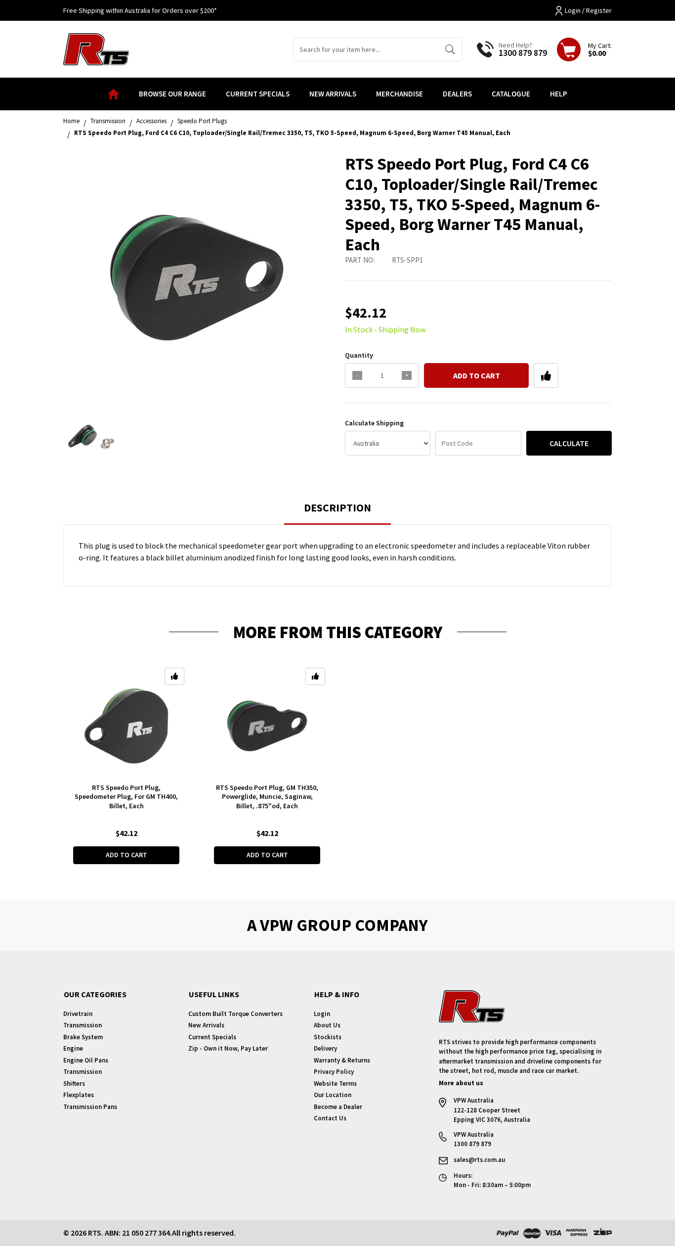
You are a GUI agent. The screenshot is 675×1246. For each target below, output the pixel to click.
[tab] (337, 512)
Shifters (74, 1083)
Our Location (332, 1095)
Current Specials (258, 93)
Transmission (82, 1025)
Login (322, 1014)
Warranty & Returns (342, 1060)
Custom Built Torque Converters (235, 1014)
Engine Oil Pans (85, 1060)
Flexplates (78, 1095)
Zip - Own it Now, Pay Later (228, 1048)
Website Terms (335, 1083)
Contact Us (330, 1118)
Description (337, 507)
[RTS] (96, 48)
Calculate (569, 443)
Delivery (325, 1048)
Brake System (83, 1037)
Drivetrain (77, 1014)
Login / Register (588, 10)
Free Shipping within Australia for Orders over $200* (140, 10)
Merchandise (399, 93)
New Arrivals (332, 93)
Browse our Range (172, 93)
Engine (73, 1048)
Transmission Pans (90, 1107)
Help (558, 93)
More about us (461, 1083)
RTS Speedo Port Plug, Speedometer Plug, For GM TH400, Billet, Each (126, 797)
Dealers (457, 93)
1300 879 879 (523, 52)
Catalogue (511, 93)
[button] (546, 375)
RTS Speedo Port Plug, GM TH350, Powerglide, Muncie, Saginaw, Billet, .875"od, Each (267, 797)
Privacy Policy (334, 1071)
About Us (327, 1025)
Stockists (327, 1037)
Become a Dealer (338, 1107)
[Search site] (450, 49)
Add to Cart (476, 375)
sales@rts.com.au (479, 1159)
